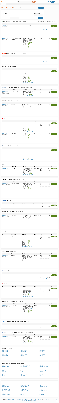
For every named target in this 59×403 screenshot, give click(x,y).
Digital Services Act (46, 399)
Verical (12, 100)
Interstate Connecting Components (24, 321)
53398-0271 (41, 371)
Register (52, 1)
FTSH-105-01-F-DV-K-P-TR (43, 366)
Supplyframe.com (34, 401)
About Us (13, 399)
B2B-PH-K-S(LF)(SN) (5, 366)
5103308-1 (41, 369)
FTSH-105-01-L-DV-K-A (43, 370)
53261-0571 (23, 370)
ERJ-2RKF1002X (23, 393)
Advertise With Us (34, 400)
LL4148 (40, 395)
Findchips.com (4, 2)
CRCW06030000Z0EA (6, 390)
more (31, 74)
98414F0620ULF (5, 133)
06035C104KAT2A (42, 394)
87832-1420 (4, 365)
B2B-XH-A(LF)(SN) (24, 374)
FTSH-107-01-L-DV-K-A (43, 374)
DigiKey (16, 53)
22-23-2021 (4, 374)
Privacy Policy (33, 399)
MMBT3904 (4, 385)
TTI (12, 145)
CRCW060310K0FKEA (6, 386)
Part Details (41, 7)
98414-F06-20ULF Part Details (28, 36)
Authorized (17, 10)
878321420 (4, 371)
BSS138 (3, 391)
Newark (16, 21)
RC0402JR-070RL (24, 386)
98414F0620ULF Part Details (27, 140)
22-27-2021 (23, 375)
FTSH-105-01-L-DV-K (42, 365)
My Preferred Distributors (6, 10)
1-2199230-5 (23, 371)
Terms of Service (39, 399)
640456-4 (4, 367)
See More (45, 29)
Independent (26, 10)
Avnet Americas (16, 179)
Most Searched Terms (19, 399)
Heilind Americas (19, 200)
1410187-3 (41, 367)
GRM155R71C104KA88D (6, 389)
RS (11, 118)
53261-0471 (23, 367)
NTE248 (3, 384)
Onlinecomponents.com (19, 164)
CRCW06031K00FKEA (43, 393)
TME (15, 270)
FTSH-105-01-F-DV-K (24, 369)
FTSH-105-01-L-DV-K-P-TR (25, 365)
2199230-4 (41, 375)
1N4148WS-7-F (41, 389)
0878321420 (4, 369)
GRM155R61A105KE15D (6, 394)
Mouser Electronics (20, 87)
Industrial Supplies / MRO (37, 10)
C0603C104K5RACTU (24, 389)
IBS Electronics (7, 284)
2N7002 (22, 394)
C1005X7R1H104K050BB (25, 384)
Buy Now (54, 26)
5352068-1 (4, 375)
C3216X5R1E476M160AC (25, 385)
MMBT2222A (41, 391)
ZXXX (40, 385)
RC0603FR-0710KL (24, 391)
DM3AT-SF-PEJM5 (24, 366)
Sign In (57, 1)
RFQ (54, 123)
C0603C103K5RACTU (6, 395)
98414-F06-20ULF (5, 25)
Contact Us (9, 399)
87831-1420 (4, 370)
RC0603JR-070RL (24, 395)
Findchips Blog (47, 1)
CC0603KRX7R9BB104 (43, 390)
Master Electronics (20, 332)
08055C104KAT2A (5, 393)
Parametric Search (27, 399)
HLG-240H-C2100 (42, 384)
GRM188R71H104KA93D (43, 386)
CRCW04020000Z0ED (24, 390)
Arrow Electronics (15, 66)
